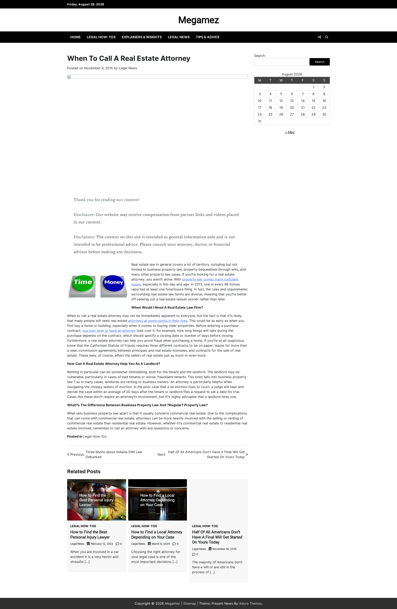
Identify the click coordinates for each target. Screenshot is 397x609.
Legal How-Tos (101, 37)
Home (75, 37)
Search (259, 56)
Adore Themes (250, 603)
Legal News (179, 37)
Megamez (198, 19)
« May (290, 132)
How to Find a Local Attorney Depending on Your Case (156, 535)
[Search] (327, 37)
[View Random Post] (319, 37)
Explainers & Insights (142, 37)
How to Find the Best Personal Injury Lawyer (90, 535)
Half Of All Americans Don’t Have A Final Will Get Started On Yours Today (217, 537)
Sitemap (189, 603)
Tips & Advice (208, 37)
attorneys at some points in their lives (157, 321)
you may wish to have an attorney (109, 330)
